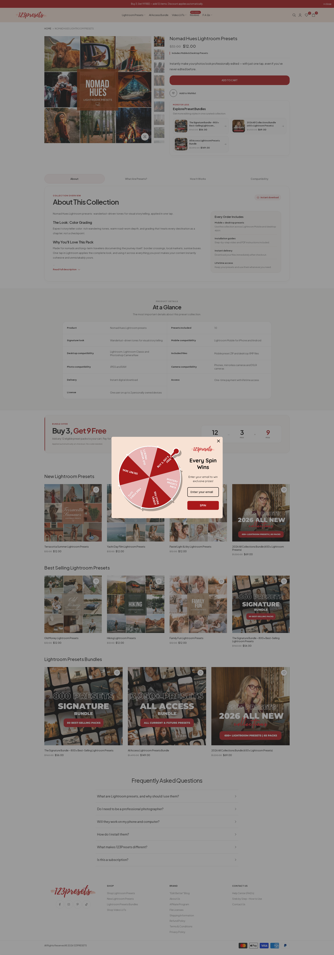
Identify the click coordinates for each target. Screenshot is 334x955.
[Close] (218, 441)
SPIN (203, 505)
